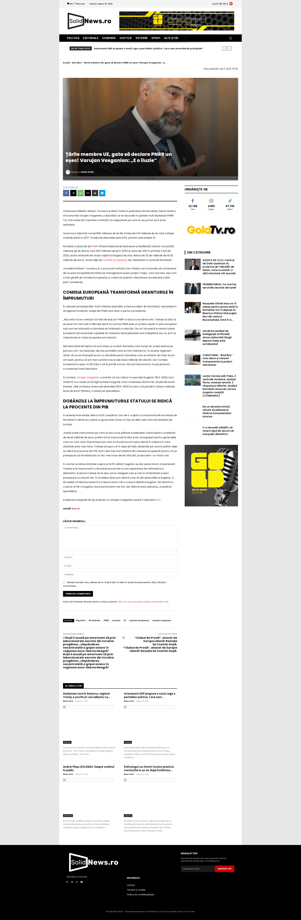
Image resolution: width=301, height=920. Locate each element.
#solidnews (94, 620)
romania (116, 620)
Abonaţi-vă (224, 868)
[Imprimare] (95, 193)
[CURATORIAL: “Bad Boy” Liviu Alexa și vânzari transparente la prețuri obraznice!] (193, 359)
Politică (128, 742)
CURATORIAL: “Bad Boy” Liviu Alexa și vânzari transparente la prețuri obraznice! (218, 360)
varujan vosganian (161, 620)
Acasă (66, 62)
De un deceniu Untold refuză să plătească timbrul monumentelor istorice (217, 411)
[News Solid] (68, 172)
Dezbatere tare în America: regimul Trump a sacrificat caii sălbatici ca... (87, 695)
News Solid (88, 171)
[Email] (88, 193)
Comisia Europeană (115, 260)
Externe (67, 742)
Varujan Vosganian (88, 377)
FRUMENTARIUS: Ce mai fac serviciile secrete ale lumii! (220, 286)
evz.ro (75, 508)
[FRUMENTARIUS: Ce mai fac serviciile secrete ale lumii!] (193, 288)
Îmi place (192, 199)
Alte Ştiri (77, 62)
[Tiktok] (77, 882)
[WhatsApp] (80, 193)
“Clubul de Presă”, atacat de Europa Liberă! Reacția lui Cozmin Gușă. (150, 649)
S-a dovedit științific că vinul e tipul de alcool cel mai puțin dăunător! (218, 431)
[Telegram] (102, 193)
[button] (230, 38)
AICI (158, 500)
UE (125, 620)
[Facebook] (66, 193)
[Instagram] (72, 882)
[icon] (231, 4)
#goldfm (80, 620)
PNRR (95, 246)
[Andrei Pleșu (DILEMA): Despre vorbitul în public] (89, 797)
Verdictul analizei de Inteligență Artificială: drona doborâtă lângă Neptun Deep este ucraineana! (217, 337)
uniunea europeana (139, 620)
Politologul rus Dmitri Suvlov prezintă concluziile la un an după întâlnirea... (149, 768)
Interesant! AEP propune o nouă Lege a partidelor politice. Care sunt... (149, 695)
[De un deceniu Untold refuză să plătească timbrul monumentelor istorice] (193, 410)
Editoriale (68, 815)
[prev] (224, 48)
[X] (73, 193)
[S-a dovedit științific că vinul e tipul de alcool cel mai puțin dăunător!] (193, 431)
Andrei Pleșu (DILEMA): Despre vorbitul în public (123, 48)
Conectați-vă (211, 199)
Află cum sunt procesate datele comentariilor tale (143, 601)
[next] (229, 48)
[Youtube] (81, 882)
